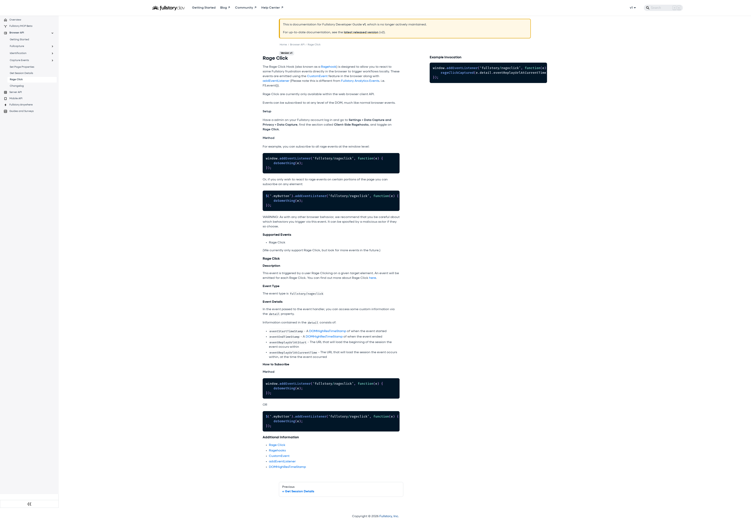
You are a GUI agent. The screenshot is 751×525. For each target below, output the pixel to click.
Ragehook (328, 66)
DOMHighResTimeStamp (327, 331)
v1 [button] (631, 7)
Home (283, 44)
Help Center (270, 7)
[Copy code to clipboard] (395, 158)
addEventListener (276, 81)
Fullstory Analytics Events (360, 81)
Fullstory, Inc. (389, 516)
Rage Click (277, 445)
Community (244, 7)
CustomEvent (317, 76)
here (372, 278)
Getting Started (204, 7)
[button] (29, 33)
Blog (223, 7)
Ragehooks (277, 450)
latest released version (361, 32)
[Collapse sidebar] (29, 504)
